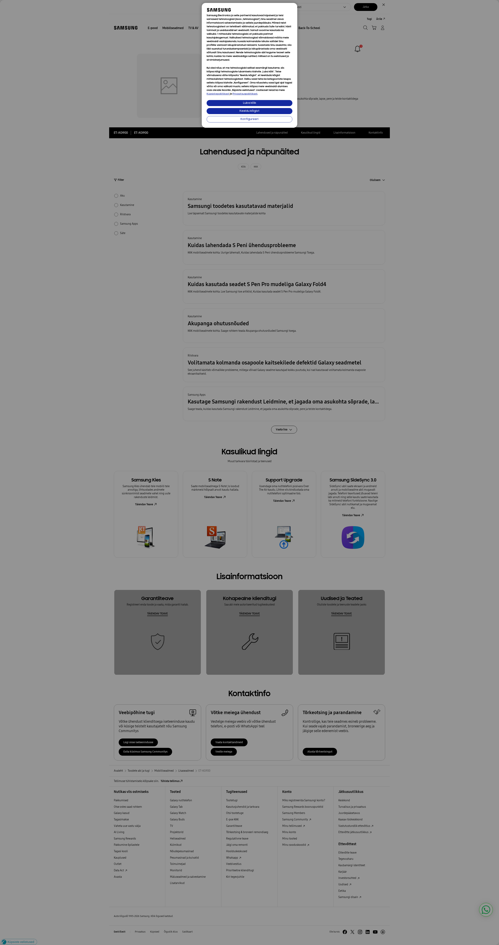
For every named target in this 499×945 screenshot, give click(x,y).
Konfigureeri (249, 119)
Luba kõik (249, 103)
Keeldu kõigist (249, 111)
